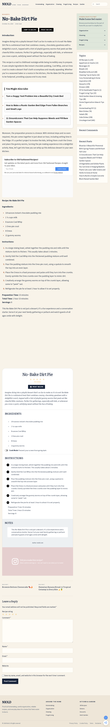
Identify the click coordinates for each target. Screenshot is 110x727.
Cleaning (59, 4)
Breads (82, 69)
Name (5, 646)
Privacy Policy (73, 723)
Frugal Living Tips (86, 93)
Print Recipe (46, 30)
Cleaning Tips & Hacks (87, 75)
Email (5, 656)
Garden (82, 4)
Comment (6, 618)
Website (5, 666)
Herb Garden (84, 715)
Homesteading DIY (86, 108)
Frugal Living (67, 4)
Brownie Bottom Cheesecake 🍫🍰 (17, 586)
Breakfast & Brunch (86, 72)
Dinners (82, 87)
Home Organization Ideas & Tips (91, 102)
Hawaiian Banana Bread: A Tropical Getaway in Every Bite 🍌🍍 (55, 587)
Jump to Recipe (29, 30)
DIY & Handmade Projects (89, 90)
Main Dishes (83, 111)
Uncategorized (85, 120)
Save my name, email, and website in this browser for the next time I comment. (34, 675)
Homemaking (40, 4)
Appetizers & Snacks (87, 63)
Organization (50, 4)
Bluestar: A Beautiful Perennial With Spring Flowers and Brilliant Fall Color (92, 148)
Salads (81, 114)
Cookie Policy (84, 723)
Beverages (83, 66)
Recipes (75, 4)
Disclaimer (98, 723)
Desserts (82, 84)
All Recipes (83, 60)
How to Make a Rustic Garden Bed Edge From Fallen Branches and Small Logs (37, 107)
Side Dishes (83, 117)
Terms (91, 723)
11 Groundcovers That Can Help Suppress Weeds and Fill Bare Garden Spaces (37, 120)
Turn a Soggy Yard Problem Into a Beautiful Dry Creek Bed (34, 96)
